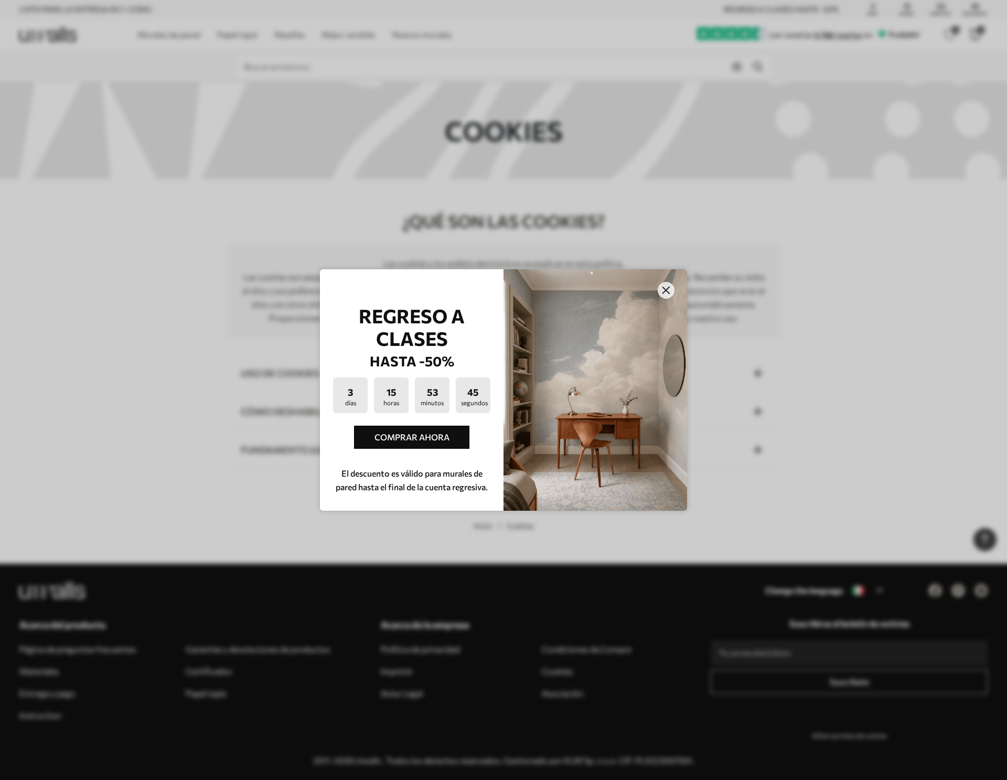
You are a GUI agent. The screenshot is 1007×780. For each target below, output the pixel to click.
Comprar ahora (411, 437)
